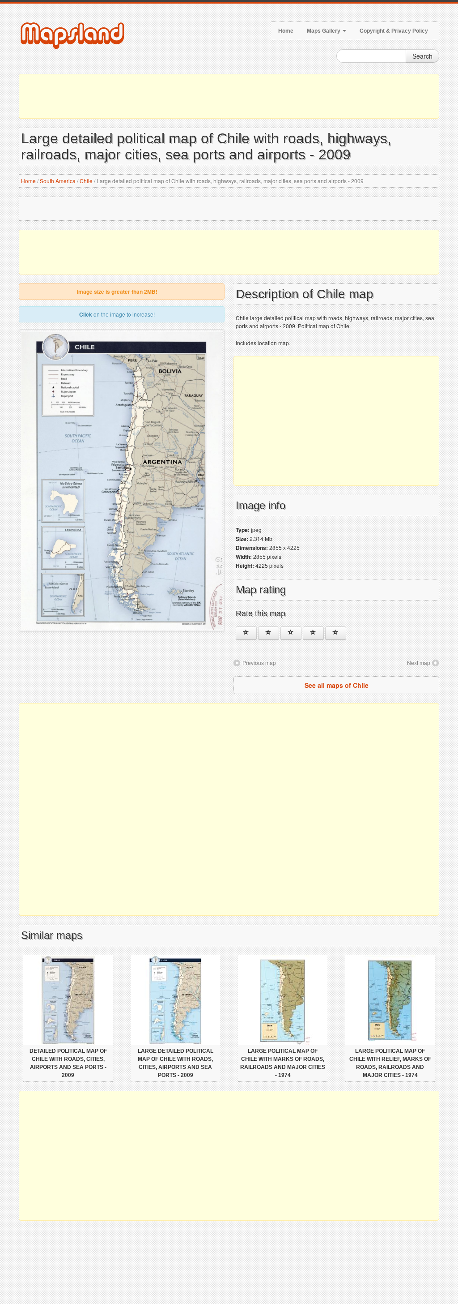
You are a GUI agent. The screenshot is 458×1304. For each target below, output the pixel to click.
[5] (335, 633)
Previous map (259, 662)
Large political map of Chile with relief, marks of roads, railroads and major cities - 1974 (390, 1063)
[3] (290, 633)
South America (58, 180)
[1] (246, 633)
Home (285, 31)
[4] (313, 633)
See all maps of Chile (337, 685)
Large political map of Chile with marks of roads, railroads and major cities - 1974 (282, 1063)
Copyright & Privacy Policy (394, 31)
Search (422, 55)
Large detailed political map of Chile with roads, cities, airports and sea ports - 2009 (175, 1063)
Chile (86, 180)
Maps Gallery (324, 31)
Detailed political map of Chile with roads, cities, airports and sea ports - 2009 (68, 1063)
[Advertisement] (229, 96)
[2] (268, 633)
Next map (418, 662)
